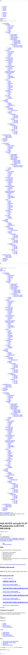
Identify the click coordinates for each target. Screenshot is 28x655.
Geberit (9, 92)
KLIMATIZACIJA (7, 134)
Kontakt (4, 10)
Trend (9, 88)
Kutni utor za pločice (18, 45)
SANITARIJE (6, 23)
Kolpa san (10, 27)
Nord (9, 29)
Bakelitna (10, 98)
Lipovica (10, 111)
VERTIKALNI (14, 110)
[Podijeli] (3, 653)
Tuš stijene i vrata (9, 57)
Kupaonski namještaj (9, 66)
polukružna (21, 539)
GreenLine (10, 28)
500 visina (16, 115)
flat (7, 539)
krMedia (8, 649)
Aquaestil (10, 61)
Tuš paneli (10, 89)
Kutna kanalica (14, 34)
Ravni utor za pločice (18, 46)
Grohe (9, 81)
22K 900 (15, 128)
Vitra (9, 78)
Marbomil (10, 83)
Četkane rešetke (17, 40)
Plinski (9, 103)
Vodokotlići (7, 90)
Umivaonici (10, 76)
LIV (9, 93)
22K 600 (15, 127)
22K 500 (15, 126)
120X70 (9, 571)
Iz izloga (4, 141)
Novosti (4, 9)
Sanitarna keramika (9, 72)
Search (1, 21)
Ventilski (13, 119)
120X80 (13, 571)
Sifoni (6, 99)
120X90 (18, 571)
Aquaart (10, 54)
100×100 (5, 571)
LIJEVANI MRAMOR (14, 539)
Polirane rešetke (17, 41)
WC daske (7, 95)
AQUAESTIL (11, 25)
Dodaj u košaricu (5, 537)
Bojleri (6, 101)
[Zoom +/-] (0, 653)
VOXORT (10, 87)
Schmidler (10, 85)
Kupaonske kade (9, 60)
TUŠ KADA (9, 540)
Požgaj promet (10, 647)
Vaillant (9, 112)
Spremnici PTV (11, 105)
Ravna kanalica (14, 38)
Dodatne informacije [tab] (7, 544)
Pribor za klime (8, 137)
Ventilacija (5, 138)
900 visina (16, 117)
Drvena (9, 96)
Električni (10, 104)
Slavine (7, 79)
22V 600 (15, 132)
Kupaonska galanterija (10, 71)
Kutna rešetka (14, 35)
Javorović (10, 67)
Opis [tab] (4, 543)
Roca (9, 74)
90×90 (25, 571)
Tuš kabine (7, 24)
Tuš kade (7, 50)
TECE (9, 94)
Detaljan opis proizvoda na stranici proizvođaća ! (15, 564)
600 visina (16, 116)
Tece (9, 33)
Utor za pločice (14, 44)
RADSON (10, 109)
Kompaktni (13, 114)
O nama (4, 7)
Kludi (9, 82)
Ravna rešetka (14, 39)
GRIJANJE (5, 100)
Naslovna (5, 6)
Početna (1, 512)
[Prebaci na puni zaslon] (1, 653)
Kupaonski (10, 107)
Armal (9, 55)
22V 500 (15, 131)
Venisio (9, 48)
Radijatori (7, 106)
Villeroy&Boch (11, 77)
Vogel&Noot (11, 123)
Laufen (9, 73)
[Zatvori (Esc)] (4, 653)
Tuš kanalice (8, 32)
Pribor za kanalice (15, 36)
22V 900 (15, 133)
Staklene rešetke (17, 43)
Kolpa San (10, 59)
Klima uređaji (8, 136)
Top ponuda (5, 139)
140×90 (21, 571)
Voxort (9, 30)
